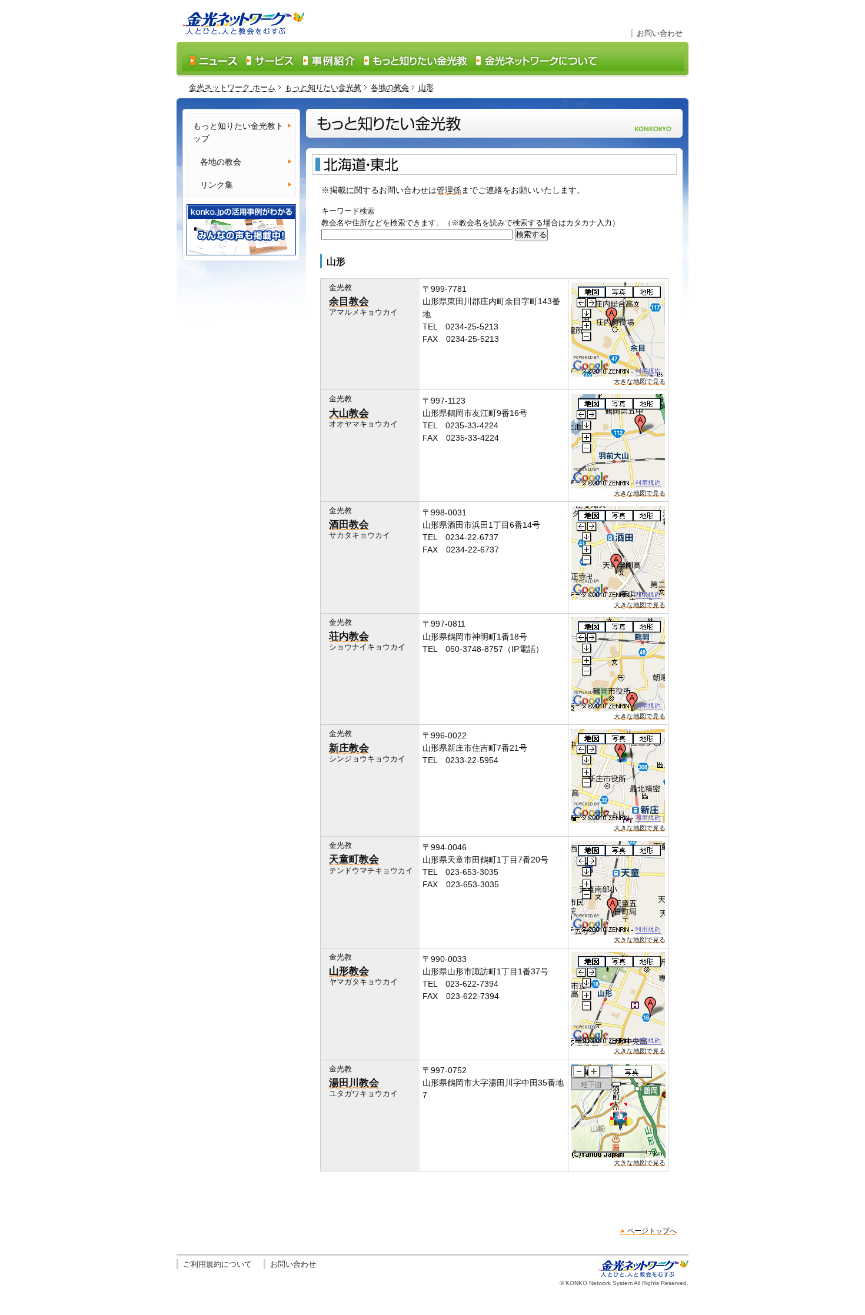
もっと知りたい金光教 (323, 87)
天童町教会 (354, 859)
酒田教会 (349, 524)
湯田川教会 (354, 1082)
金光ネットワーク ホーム (232, 87)
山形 (426, 87)
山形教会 (349, 971)
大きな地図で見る (640, 381)
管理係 (449, 190)
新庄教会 (349, 748)
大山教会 (349, 413)
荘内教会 (349, 636)
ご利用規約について (217, 1264)
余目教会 (349, 301)
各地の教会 (390, 87)
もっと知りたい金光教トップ (238, 132)
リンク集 (216, 184)
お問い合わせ (660, 33)
